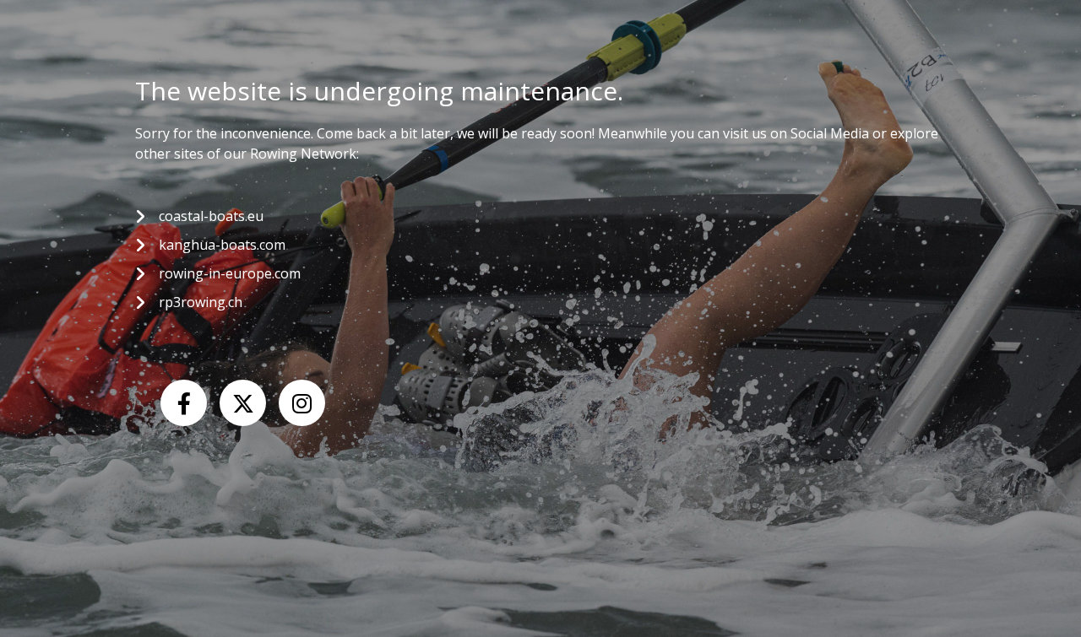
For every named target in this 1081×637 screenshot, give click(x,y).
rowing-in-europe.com (230, 273)
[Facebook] (183, 403)
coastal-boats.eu (211, 216)
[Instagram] (302, 403)
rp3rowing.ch (200, 302)
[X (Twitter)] (243, 403)
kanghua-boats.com (222, 244)
